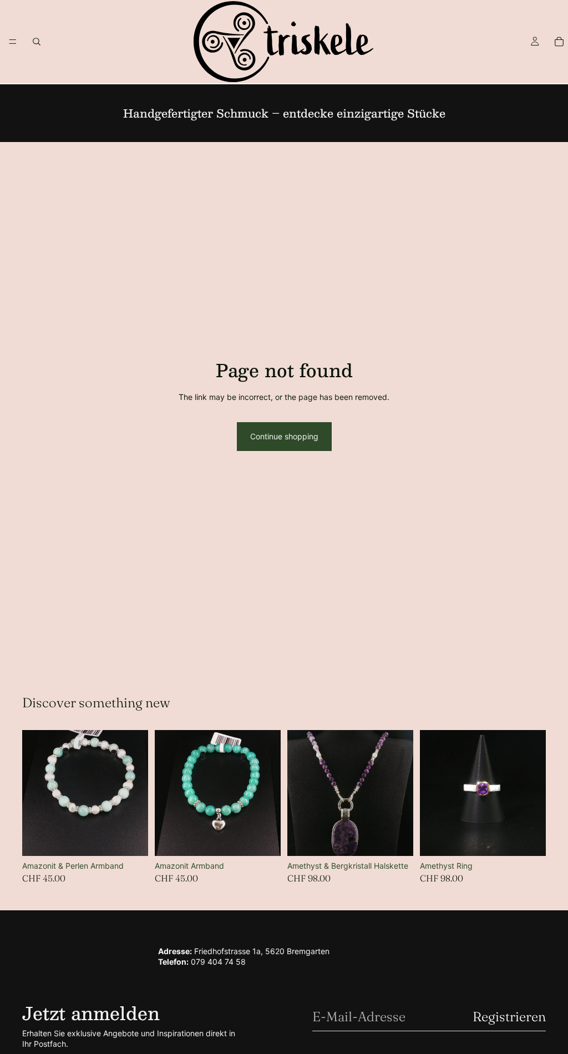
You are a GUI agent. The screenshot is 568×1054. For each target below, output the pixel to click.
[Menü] (13, 41)
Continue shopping (284, 436)
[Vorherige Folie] (299, 793)
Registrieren (509, 1017)
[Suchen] (36, 41)
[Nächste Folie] (401, 793)
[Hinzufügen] (131, 839)
